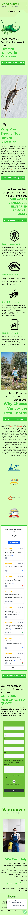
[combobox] (14, 756)
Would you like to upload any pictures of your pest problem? (14, 776)
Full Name (7, 725)
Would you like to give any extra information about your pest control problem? (13, 762)
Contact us (14, 170)
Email (5, 732)
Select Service (7, 752)
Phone (6, 739)
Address (6, 745)
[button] (26, 5)
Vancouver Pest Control (16, 426)
